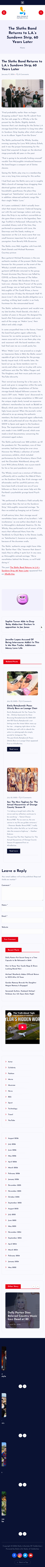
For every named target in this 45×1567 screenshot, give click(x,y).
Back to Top (23, 1562)
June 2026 (12, 1150)
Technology (12, 1109)
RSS (9, 1097)
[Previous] (34, 1286)
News (10, 1091)
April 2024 (12, 1244)
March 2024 (13, 1250)
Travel (10, 1114)
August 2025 (13, 1209)
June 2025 (12, 1220)
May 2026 (12, 1156)
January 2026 (13, 1179)
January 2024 (13, 1262)
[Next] (38, 1286)
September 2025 (14, 1203)
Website (5, 927)
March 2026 (13, 1168)
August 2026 (13, 1138)
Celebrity (11, 1068)
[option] (22, 1310)
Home (22, 48)
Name (5, 905)
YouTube (11, 1120)
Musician (11, 1085)
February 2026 (14, 1173)
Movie (10, 1079)
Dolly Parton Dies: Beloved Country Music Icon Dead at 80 (22, 1316)
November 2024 (14, 1232)
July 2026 (12, 1144)
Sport (10, 1103)
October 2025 (13, 1197)
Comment (6, 885)
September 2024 (15, 1238)
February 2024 (14, 1256)
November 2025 (14, 1191)
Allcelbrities (10, 574)
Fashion (11, 1073)
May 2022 (12, 1267)
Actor (10, 1062)
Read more (13, 749)
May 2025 (12, 1226)
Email (4, 916)
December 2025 (14, 1185)
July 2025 (12, 1215)
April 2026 (12, 1162)
